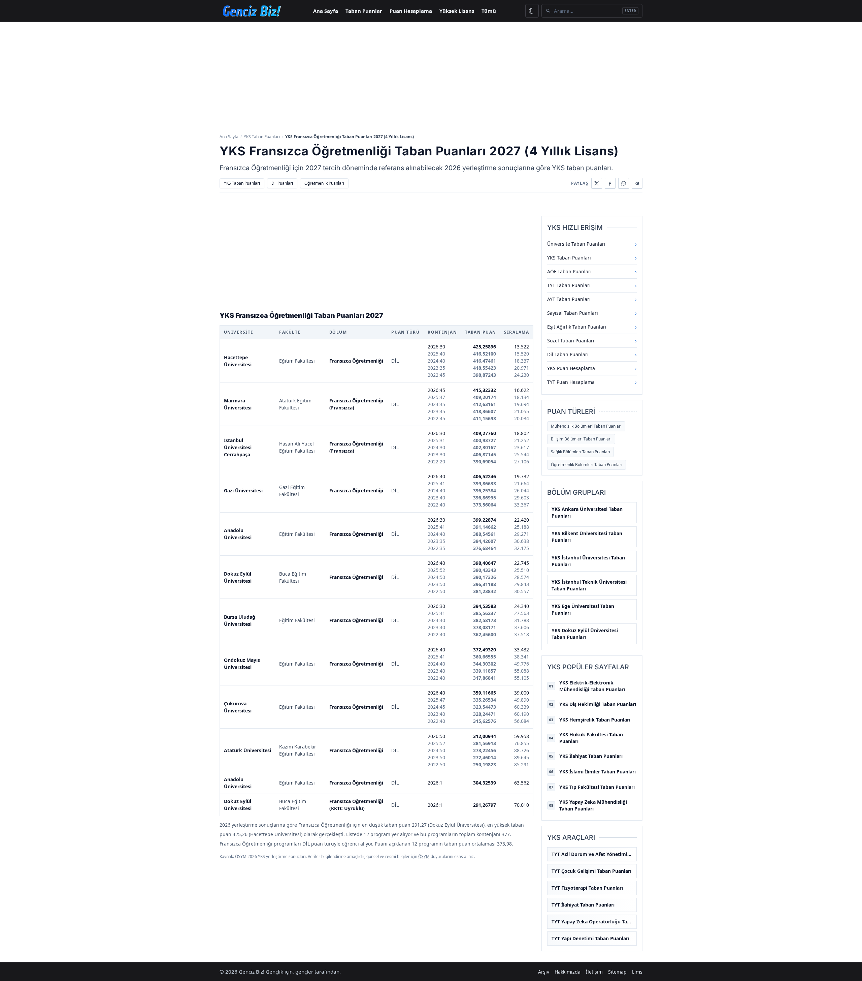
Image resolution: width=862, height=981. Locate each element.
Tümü (489, 10)
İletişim (594, 972)
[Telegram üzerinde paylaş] (637, 183)
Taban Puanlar (363, 10)
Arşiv (543, 972)
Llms (637, 972)
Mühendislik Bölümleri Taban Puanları (586, 426)
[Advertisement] (431, 77)
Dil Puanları (282, 183)
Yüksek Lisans (456, 10)
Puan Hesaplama (411, 10)
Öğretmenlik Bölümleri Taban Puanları (586, 464)
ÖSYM (424, 856)
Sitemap (617, 972)
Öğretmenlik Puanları (324, 183)
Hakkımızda (568, 972)
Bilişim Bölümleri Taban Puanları (581, 439)
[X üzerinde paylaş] (596, 183)
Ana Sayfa (325, 10)
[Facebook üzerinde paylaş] (610, 183)
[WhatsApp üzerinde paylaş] (623, 183)
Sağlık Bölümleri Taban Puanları (580, 452)
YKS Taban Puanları (262, 137)
